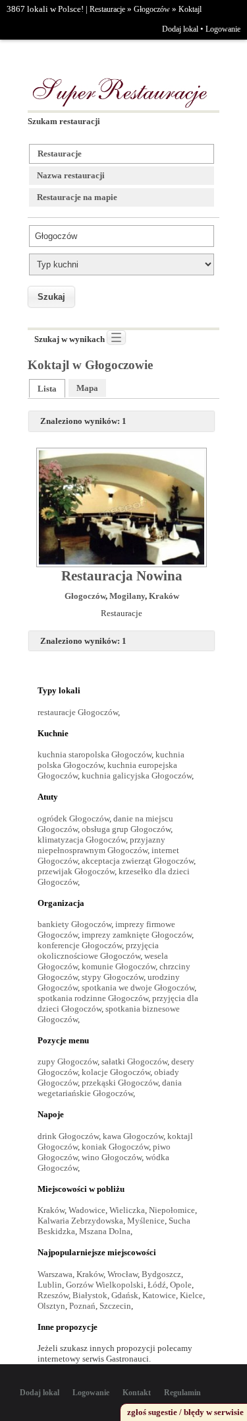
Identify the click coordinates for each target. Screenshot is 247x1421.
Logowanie (223, 29)
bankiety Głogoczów (74, 924)
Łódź (157, 1285)
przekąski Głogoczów (120, 1083)
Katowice (159, 1295)
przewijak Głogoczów (76, 871)
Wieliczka (127, 1210)
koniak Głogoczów (115, 1147)
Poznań (82, 1306)
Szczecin (115, 1306)
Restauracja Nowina (121, 576)
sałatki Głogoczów (134, 1061)
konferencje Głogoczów (80, 945)
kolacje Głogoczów (116, 1072)
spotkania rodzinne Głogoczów (93, 998)
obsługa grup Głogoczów (126, 829)
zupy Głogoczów (67, 1061)
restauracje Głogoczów (78, 712)
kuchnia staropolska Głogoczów (94, 754)
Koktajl (190, 9)
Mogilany (127, 596)
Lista (47, 389)
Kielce (191, 1295)
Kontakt (137, 1392)
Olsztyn (51, 1306)
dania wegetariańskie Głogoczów (110, 1088)
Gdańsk (124, 1295)
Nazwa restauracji (71, 175)
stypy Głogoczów (113, 977)
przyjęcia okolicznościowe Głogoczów (98, 950)
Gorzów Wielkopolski (105, 1285)
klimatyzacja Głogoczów (82, 840)
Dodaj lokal (180, 29)
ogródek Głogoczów (73, 818)
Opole (181, 1285)
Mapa (87, 388)
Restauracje (107, 9)
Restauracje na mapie (77, 197)
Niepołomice (172, 1210)
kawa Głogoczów (133, 1136)
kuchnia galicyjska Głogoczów (137, 775)
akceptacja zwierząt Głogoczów (138, 861)
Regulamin (182, 1392)
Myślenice (146, 1221)
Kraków (164, 596)
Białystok (89, 1295)
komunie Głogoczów (118, 966)
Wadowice (87, 1210)
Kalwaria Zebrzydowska (80, 1221)
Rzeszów (53, 1295)
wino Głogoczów (112, 1157)
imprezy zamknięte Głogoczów (137, 935)
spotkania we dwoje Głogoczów (138, 987)
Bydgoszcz (161, 1274)
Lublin (50, 1285)
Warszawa (55, 1274)
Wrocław (122, 1274)
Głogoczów (152, 9)
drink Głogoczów (68, 1136)
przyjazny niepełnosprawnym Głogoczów (101, 845)
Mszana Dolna (104, 1231)
